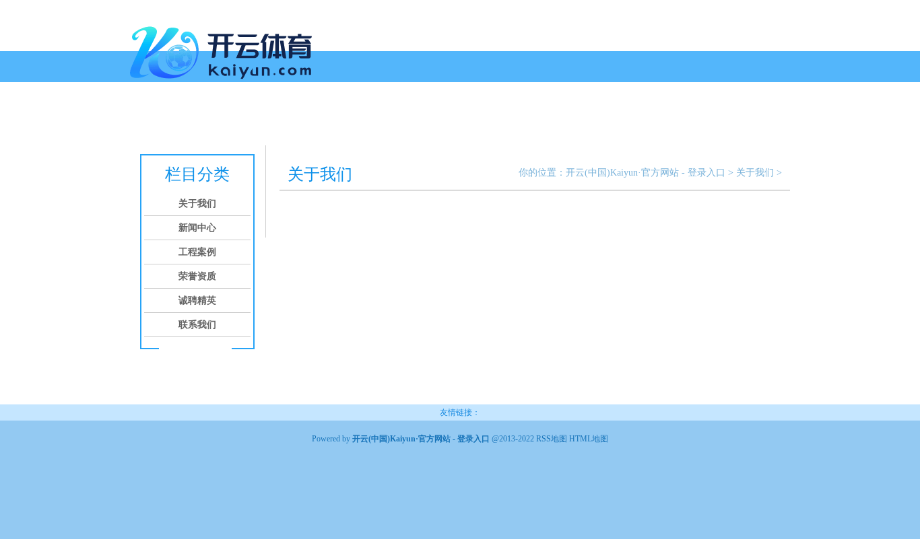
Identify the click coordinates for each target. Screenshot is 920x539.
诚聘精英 (390, 119)
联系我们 (441, 119)
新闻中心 (236, 119)
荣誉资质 (338, 119)
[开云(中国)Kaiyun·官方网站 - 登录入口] (224, 84)
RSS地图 (551, 438)
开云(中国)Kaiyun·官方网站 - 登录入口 (645, 173)
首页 (145, 119)
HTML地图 (588, 438)
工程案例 (287, 119)
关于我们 (185, 119)
